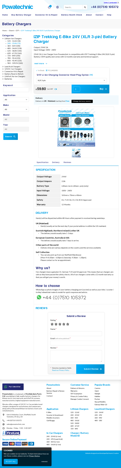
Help (109, 15)
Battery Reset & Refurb (13, 74)
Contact (99, 15)
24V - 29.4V (75, 415)
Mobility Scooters (53, 418)
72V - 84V (74, 429)
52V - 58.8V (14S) (14, 51)
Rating (53, 320)
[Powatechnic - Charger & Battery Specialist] (17, 7)
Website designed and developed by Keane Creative (102, 453)
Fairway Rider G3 (101, 404)
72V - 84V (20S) (13, 55)
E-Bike (49, 412)
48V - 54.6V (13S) (14, 48)
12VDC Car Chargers (13, 69)
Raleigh (97, 394)
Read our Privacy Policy (60, 370)
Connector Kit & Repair (46, 15)
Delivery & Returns (77, 388)
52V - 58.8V (75, 423)
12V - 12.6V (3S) (14, 41)
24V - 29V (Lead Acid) (55, 439)
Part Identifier (15, 387)
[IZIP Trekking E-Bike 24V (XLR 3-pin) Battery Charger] (76, 128)
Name (52, 329)
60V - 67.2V (75, 426)
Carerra (97, 388)
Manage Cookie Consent (80, 399)
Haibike (97, 396)
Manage (44, 461)
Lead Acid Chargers (12, 66)
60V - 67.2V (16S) (14, 53)
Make (6, 105)
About (89, 15)
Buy (102, 89)
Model (6, 115)
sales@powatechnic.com (16, 424)
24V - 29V (98, 415)
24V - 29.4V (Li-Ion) (54, 436)
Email (59, 338)
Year (5, 125)
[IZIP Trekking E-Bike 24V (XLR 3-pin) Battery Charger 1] (76, 153)
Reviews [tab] (67, 162)
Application (9, 95)
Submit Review (91, 369)
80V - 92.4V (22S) (14, 60)
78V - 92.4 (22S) (13, 58)
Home (5, 15)
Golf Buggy (51, 420)
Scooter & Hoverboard (55, 415)
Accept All (11, 461)
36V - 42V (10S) (13, 46)
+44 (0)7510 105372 (14, 420)
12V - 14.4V (99, 412)
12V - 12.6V (75, 412)
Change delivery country (82, 101)
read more (39, 63)
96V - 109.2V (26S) (15, 63)
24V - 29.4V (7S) (14, 43)
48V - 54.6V (75, 420)
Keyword (8, 85)
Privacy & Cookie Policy (79, 396)
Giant (97, 391)
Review (53, 348)
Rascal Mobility (100, 402)
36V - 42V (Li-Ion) (53, 442)
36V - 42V (74, 418)
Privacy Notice (34, 456)
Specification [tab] (42, 162)
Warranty (74, 391)
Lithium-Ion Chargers (13, 38)
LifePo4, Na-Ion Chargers (14, 76)
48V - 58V (98, 420)
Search (8, 137)
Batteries (8, 79)
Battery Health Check (71, 15)
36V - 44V (98, 418)
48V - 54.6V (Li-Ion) (54, 444)
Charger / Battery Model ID (80, 434)
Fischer (97, 399)
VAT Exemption (76, 394)
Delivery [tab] (55, 162)
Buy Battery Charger (21, 15)
